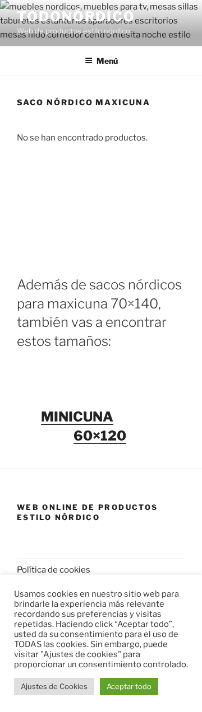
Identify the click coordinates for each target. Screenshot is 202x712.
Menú (107, 60)
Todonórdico (76, 16)
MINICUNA (77, 417)
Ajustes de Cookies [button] (54, 686)
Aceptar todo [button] (129, 686)
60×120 (100, 436)
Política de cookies (53, 570)
